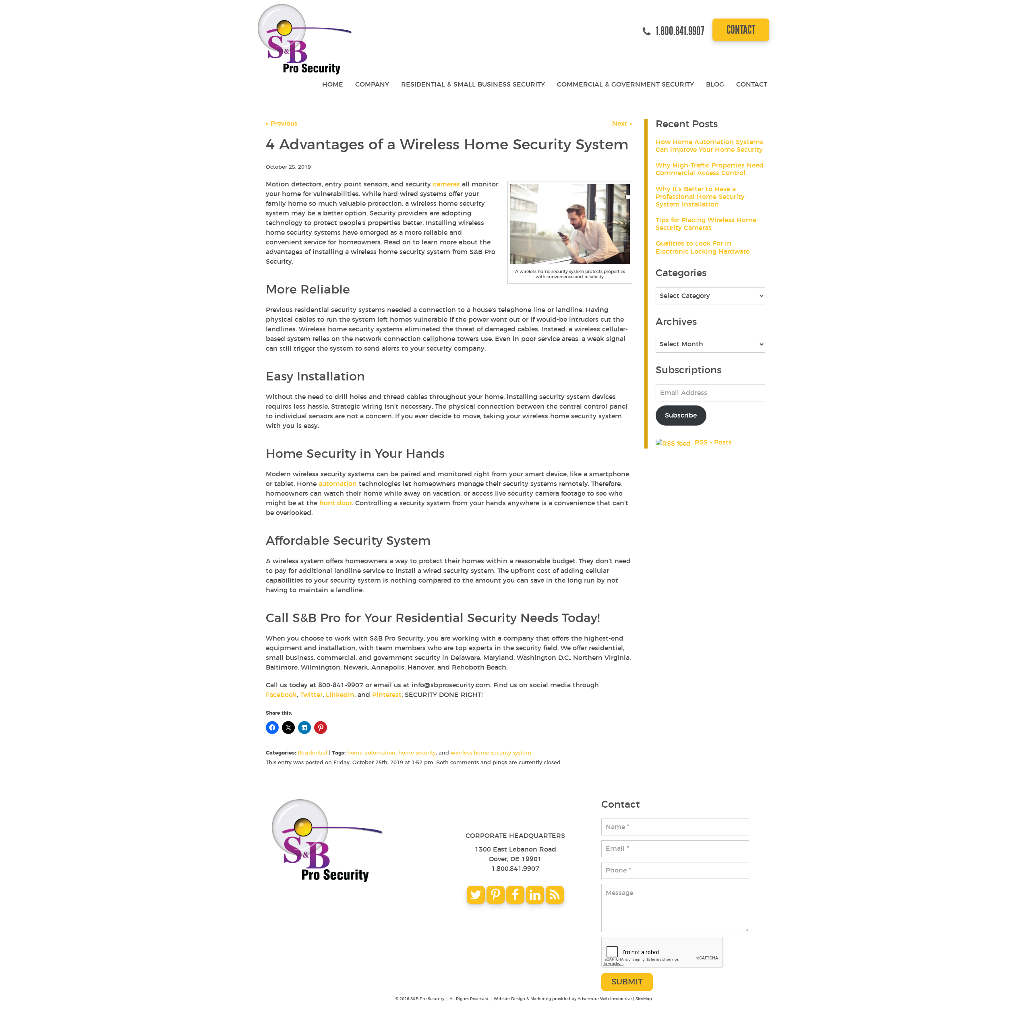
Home (332, 84)
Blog (715, 84)
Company (372, 84)
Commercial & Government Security (625, 84)
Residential (312, 753)
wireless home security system (491, 753)
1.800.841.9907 (515, 869)
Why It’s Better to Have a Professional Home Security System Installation (700, 197)
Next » (622, 123)
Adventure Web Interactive (605, 999)
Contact (741, 29)
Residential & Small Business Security (473, 84)
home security (417, 753)
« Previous (282, 123)
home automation (371, 753)
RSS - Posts (712, 442)
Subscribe (681, 415)
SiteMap (644, 999)
